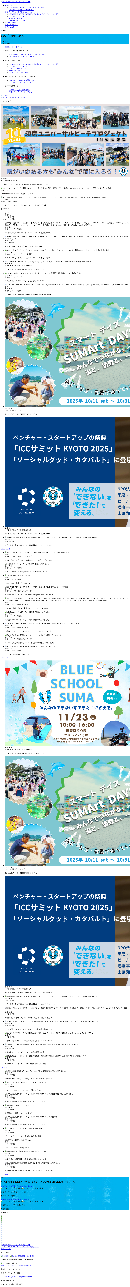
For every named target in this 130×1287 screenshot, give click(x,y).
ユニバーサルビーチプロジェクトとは (18, 12)
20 (9, 549)
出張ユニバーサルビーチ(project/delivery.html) (17, 1265)
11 (9, 1067)
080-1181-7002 (7, 1247)
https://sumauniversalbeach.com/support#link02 (16, 1199)
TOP (6, 41)
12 (10, 658)
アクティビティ (10, 22)
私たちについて (10, 5)
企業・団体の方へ (11, 25)
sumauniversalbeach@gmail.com (26, 1247)
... (7, 549)
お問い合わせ (10, 27)
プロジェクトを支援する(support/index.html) (16, 1186)
